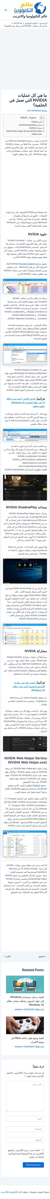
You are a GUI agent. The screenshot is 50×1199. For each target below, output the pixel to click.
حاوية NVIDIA (36, 122)
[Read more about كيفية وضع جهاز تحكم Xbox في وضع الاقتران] (25, 1025)
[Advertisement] (25, 63)
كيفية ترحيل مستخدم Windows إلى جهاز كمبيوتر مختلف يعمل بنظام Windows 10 (25, 1000)
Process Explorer (27, 264)
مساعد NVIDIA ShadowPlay (30, 125)
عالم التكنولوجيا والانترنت (30, 16)
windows (18, 1009)
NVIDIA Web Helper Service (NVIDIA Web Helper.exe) (24, 132)
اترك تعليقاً (40, 1009)
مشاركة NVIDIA (35, 128)
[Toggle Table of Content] (41, 118)
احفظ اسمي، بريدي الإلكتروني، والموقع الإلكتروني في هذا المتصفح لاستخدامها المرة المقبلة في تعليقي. (26, 1153)
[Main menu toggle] (6, 10)
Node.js (36, 785)
